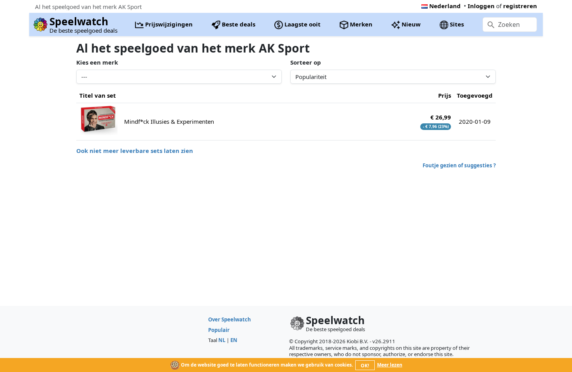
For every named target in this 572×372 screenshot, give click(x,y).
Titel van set (97, 95)
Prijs (444, 95)
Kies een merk (97, 62)
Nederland (445, 6)
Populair (219, 329)
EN (233, 340)
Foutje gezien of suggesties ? (459, 165)
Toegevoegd (475, 95)
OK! (365, 365)
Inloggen (481, 6)
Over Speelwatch (229, 319)
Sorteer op (305, 62)
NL (221, 340)
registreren (520, 6)
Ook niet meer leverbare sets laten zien (134, 150)
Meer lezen (389, 364)
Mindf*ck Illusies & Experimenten (169, 121)
